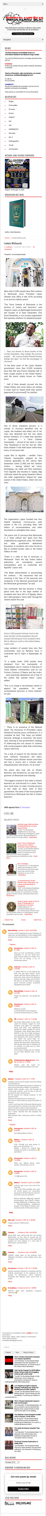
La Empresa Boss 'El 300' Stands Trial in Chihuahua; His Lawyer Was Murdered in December (28, 883)
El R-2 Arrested (23, 864)
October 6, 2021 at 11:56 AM (25, 1220)
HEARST (12, 117)
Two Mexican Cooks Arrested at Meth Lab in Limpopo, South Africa (27, 1415)
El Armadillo (13, 105)
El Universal (25, 807)
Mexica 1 (11, 1079)
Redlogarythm (14, 141)
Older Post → (38, 920)
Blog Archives (28, 1352)
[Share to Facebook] (12, 813)
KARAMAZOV (14, 129)
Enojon (11, 113)
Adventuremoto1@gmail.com (24, 1060)
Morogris (12, 133)
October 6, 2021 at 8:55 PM (27, 1252)
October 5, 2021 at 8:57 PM (27, 930)
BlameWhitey (12, 930)
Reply (10, 940)
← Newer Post (8, 920)
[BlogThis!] (7, 813)
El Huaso (12, 109)
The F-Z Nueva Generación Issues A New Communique (26, 1402)
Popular (8, 1352)
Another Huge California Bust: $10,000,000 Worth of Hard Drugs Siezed (28, 826)
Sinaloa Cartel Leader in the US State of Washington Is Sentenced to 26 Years (28, 903)
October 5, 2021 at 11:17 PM (25, 1079)
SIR (15, 1019)
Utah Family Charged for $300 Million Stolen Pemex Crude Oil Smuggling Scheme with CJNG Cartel (27, 1372)
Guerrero (9, 247)
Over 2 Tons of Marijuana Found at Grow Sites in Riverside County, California (27, 845)
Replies (12, 944)
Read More (33, 837)
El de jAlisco (12, 1288)
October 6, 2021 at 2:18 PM (30, 1182)
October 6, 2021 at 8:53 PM (27, 1232)
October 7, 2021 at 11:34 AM (27, 1019)
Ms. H (11, 137)
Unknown (17, 967)
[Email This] (5, 813)
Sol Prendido (13, 149)
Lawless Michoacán (13, 243)
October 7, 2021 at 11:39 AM (27, 1268)
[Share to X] (10, 813)
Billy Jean (11, 1220)
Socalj (11, 145)
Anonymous (18, 948)
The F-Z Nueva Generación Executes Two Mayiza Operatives (27, 1358)
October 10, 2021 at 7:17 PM (26, 1061)
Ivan (10, 125)
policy (11, 92)
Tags (17, 1352)
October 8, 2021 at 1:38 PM (27, 1288)
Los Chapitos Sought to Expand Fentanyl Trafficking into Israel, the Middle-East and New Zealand (26, 1387)
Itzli (10, 121)
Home (7, 238)
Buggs (11, 101)
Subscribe (23, 1489)
